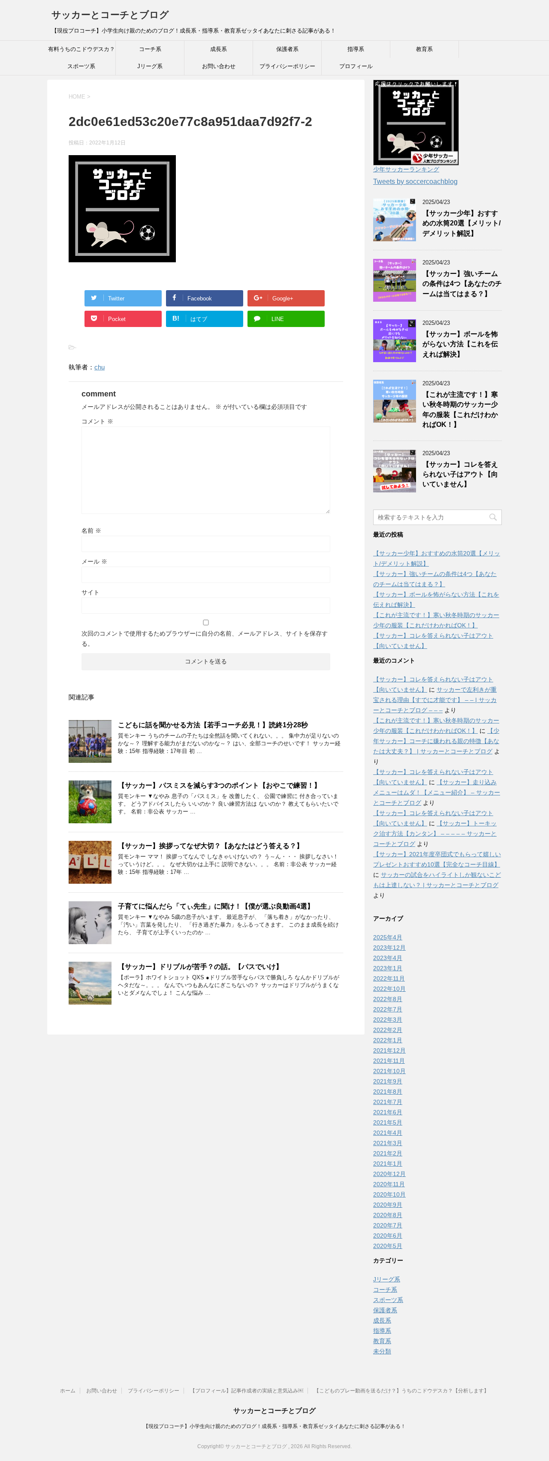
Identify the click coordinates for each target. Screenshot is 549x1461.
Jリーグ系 (150, 66)
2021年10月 (389, 1071)
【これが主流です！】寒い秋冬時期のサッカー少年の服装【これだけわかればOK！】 (460, 409)
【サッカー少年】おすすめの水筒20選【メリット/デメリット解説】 (461, 223)
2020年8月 (387, 1215)
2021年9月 (387, 1081)
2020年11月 (389, 1184)
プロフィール (356, 66)
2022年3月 (387, 1019)
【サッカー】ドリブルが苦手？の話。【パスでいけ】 (200, 966)
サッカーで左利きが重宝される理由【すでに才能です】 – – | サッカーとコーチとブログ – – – (435, 700)
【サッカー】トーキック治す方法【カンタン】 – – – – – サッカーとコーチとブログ (435, 833)
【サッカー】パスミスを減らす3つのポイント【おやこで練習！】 (219, 785)
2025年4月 (387, 937)
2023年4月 (387, 957)
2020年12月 (389, 1173)
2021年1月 (387, 1163)
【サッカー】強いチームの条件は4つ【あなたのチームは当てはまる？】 (462, 283)
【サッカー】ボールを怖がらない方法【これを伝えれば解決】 (460, 344)
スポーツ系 (81, 66)
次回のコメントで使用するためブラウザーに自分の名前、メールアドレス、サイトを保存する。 (204, 638)
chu (99, 367)
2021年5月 (387, 1122)
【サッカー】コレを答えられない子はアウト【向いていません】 (460, 474)
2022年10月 (389, 988)
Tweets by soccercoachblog (415, 181)
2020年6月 (387, 1235)
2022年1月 (387, 1040)
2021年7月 (387, 1101)
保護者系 (287, 49)
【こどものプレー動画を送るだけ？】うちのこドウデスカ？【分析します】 (401, 1391)
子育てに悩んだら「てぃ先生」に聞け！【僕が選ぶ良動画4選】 (216, 906)
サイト (90, 592)
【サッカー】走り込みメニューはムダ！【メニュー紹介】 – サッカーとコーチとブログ (436, 792)
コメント (97, 421)
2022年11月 (389, 978)
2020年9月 (387, 1204)
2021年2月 (387, 1153)
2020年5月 (387, 1245)
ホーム (67, 1391)
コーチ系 (150, 49)
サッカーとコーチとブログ (110, 14)
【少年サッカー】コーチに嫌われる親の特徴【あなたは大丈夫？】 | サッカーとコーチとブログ (436, 741)
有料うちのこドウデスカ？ (81, 49)
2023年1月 (387, 968)
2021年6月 (387, 1112)
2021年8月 (387, 1091)
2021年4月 (387, 1132)
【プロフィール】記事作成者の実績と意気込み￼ (246, 1391)
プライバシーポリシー (287, 66)
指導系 (355, 49)
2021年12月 (389, 1050)
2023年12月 (389, 947)
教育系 (424, 49)
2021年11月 (389, 1060)
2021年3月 (387, 1143)
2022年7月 (387, 1009)
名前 (91, 530)
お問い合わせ (218, 66)
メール (94, 561)
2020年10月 (389, 1194)
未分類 (382, 1351)
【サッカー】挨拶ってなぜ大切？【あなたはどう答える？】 (210, 845)
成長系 (218, 49)
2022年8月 (387, 999)
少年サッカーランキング (406, 169)
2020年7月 (387, 1225)
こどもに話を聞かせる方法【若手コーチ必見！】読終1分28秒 (213, 725)
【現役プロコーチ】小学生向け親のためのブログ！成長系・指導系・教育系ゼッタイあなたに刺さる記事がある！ (274, 1426)
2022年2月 (387, 1029)
